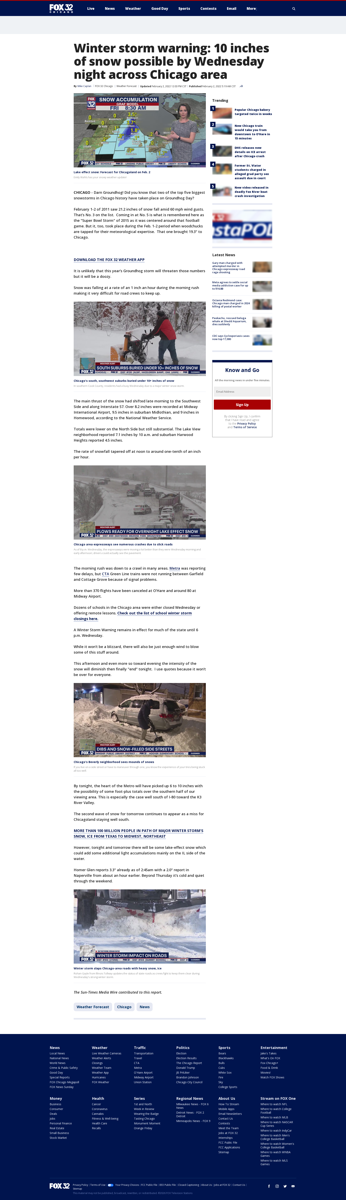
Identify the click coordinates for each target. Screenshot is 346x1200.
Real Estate (57, 1128)
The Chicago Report (189, 1063)
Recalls (96, 1128)
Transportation (143, 1053)
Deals (53, 1114)
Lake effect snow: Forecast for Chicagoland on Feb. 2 (112, 172)
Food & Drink (269, 1068)
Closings (97, 1063)
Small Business (59, 1133)
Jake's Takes (269, 1053)
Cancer (96, 1104)
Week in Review (144, 1109)
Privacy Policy (246, 423)
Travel (138, 1058)
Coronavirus (100, 1109)
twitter (285, 1186)
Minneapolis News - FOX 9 (193, 1121)
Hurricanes (99, 1077)
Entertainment (274, 1047)
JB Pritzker (183, 1072)
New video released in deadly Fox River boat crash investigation (252, 192)
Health (98, 1098)
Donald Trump (185, 1068)
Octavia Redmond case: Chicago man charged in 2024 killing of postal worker (231, 303)
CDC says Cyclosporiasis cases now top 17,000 (230, 337)
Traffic (140, 1047)
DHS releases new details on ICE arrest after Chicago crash (250, 152)
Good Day (56, 1072)
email (293, 1186)
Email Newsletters (230, 1114)
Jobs (52, 1118)
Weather (100, 1047)
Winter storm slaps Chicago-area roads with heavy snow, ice (118, 968)
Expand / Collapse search (294, 9)
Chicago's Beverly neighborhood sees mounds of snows (114, 762)
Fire (220, 1077)
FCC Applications (229, 1147)
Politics (182, 1047)
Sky (220, 1082)
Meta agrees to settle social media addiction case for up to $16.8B (230, 285)
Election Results (186, 1058)
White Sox (224, 1072)
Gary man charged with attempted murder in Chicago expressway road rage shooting (228, 267)
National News (59, 1058)
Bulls (221, 1063)
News (145, 1006)
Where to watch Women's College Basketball (277, 1145)
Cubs (221, 1068)
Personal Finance (61, 1123)
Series (139, 1098)
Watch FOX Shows (272, 1077)
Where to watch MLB (274, 1117)
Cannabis (98, 1114)
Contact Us (225, 1118)
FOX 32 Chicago (104, 86)
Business (55, 1104)
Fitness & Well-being (105, 1118)
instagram (277, 1186)
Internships (225, 1138)
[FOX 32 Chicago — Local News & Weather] (63, 8)
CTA (105, 573)
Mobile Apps (226, 1109)
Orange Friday (143, 1128)
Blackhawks (226, 1058)
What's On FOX (270, 1058)
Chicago (124, 1006)
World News (57, 1063)
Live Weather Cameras (106, 1053)
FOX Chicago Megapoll (64, 1082)
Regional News (189, 1098)
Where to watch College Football (276, 1110)
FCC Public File (227, 1142)
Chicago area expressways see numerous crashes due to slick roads (123, 544)
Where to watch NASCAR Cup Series (277, 1124)
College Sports (227, 1087)
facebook (269, 1186)
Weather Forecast (127, 86)
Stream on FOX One (278, 1098)
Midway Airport (144, 1077)
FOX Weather (100, 1082)
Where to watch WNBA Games (276, 1154)
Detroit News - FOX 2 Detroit (190, 1114)
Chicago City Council (189, 1082)
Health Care (99, 1123)
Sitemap (223, 1152)
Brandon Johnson (187, 1077)
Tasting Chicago (144, 1118)
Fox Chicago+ (269, 1063)
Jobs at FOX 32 (228, 1133)
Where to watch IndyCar (276, 1130)
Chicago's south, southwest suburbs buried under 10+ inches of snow (124, 381)
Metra (174, 568)
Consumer (56, 1109)
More (251, 8)
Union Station (143, 1082)
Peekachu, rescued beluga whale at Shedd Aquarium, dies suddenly (229, 321)
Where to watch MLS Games (274, 1162)
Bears (222, 1053)
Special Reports (60, 1077)
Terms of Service (245, 427)
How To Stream (228, 1104)
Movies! (266, 1072)
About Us (226, 1098)
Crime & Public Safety (64, 1068)
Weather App (100, 1072)
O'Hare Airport (143, 1072)
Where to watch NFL (274, 1104)
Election (181, 1053)
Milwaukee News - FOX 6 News (192, 1106)
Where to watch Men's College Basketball (275, 1137)
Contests (224, 1123)
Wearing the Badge (146, 1114)
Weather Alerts (101, 1058)
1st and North (143, 1104)
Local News (57, 1053)
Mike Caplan (84, 86)
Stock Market (58, 1138)
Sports (224, 1047)
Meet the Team (228, 1128)
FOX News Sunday (61, 1087)
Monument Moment (147, 1123)
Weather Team (101, 1068)
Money (56, 1098)
